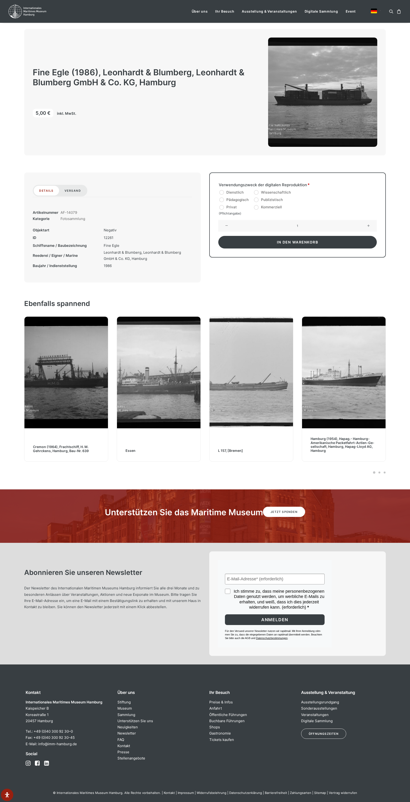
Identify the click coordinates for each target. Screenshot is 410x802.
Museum (124, 708)
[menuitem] (199, 11)
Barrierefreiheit (276, 793)
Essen (40, 451)
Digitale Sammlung (321, 11)
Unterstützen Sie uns (135, 721)
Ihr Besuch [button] (224, 11)
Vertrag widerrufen (343, 793)
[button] (374, 11)
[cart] (398, 11)
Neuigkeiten (127, 727)
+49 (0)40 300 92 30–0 (53, 731)
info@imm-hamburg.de (57, 744)
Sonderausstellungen (319, 708)
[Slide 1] (374, 472)
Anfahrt (215, 708)
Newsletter (126, 733)
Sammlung (126, 714)
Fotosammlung (73, 218)
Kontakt (123, 746)
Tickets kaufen (221, 739)
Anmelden (274, 619)
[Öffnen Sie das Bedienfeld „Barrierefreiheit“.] (7, 795)
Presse (123, 752)
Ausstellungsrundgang (320, 702)
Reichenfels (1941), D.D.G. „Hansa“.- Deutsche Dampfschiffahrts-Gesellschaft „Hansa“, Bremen (342, 447)
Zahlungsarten (300, 793)
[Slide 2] (379, 472)
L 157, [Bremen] (140, 451)
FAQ (120, 739)
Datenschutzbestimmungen (272, 638)
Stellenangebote (131, 758)
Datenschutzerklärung (245, 793)
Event (351, 11)
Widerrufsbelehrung (211, 793)
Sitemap (320, 793)
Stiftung (124, 702)
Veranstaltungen (315, 714)
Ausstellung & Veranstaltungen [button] (269, 11)
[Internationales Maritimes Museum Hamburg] (37, 11)
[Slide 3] (384, 472)
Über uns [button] (200, 11)
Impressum (186, 793)
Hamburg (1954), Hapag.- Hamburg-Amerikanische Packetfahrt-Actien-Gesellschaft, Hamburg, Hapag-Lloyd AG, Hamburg (252, 445)
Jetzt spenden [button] (284, 512)
